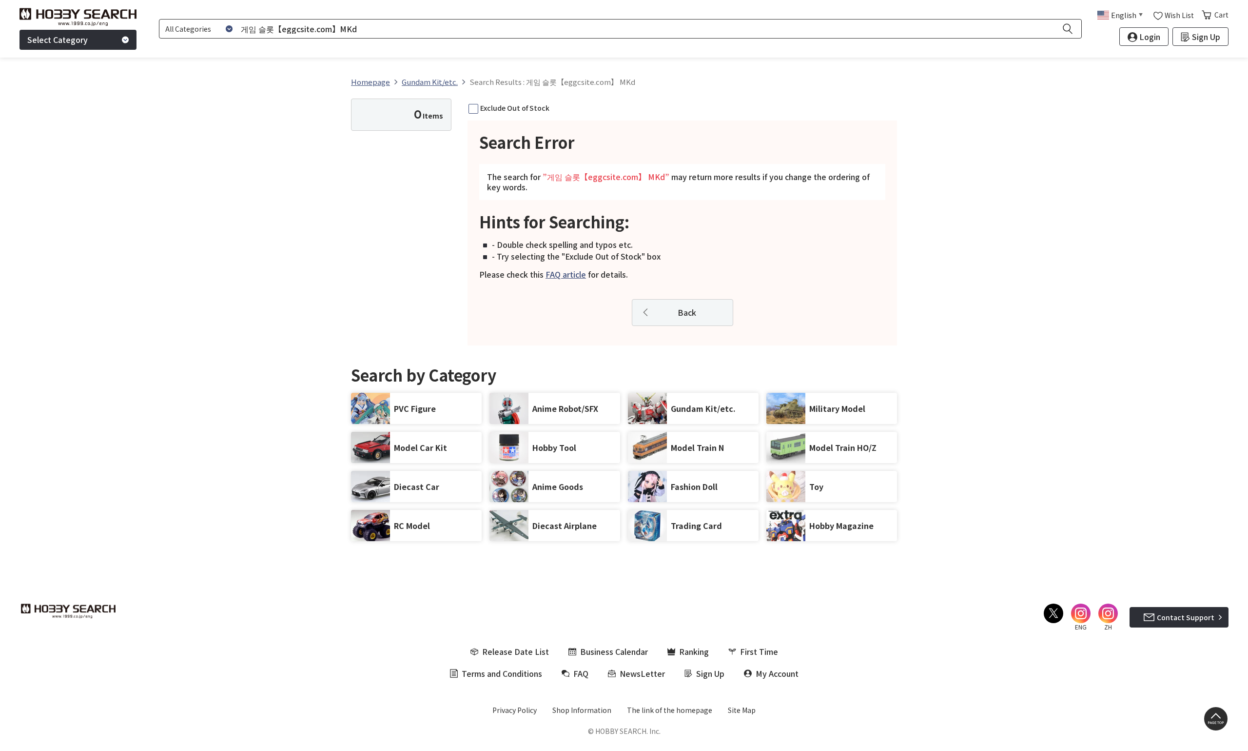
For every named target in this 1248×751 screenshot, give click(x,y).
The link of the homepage (669, 710)
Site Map (742, 710)
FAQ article (566, 274)
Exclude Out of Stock (514, 107)
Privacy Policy (514, 710)
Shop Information (581, 710)
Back (687, 312)
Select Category (57, 39)
